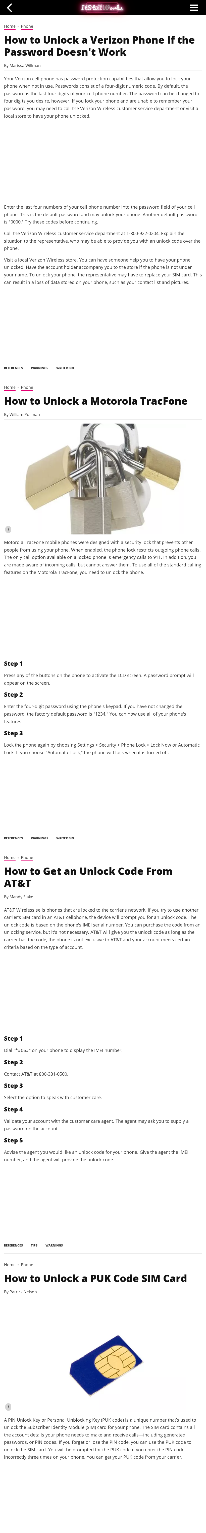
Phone (27, 26)
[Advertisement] (103, 161)
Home (10, 26)
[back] (11, 7)
